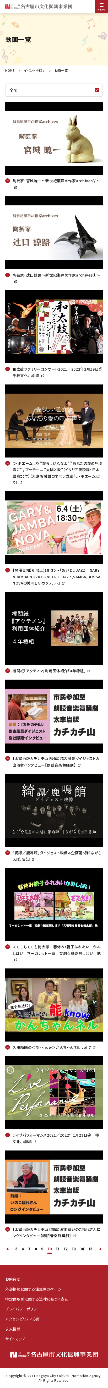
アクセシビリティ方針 (22, 1318)
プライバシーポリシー (23, 1309)
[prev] (8, 1249)
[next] (99, 1249)
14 (82, 1249)
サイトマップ (15, 1338)
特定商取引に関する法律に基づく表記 (37, 1299)
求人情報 (13, 1328)
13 (74, 1249)
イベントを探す (34, 70)
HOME (10, 70)
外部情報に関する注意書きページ (33, 1289)
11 (57, 1249)
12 (66, 1249)
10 (50, 1249)
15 (91, 1249)
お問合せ (12, 1279)
